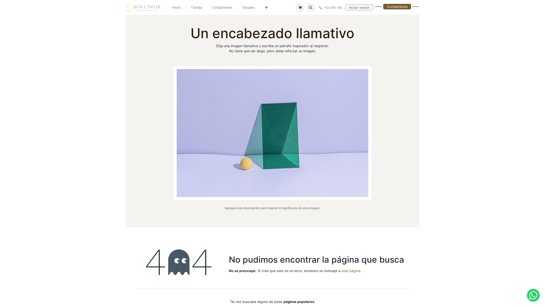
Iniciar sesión (359, 7)
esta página (350, 271)
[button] (310, 7)
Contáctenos (397, 6)
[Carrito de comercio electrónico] (299, 7)
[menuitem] (176, 7)
